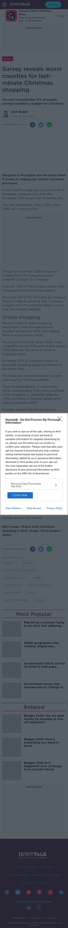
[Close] (60, 420)
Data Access (34, 508)
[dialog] (34, 464)
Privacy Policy (54, 508)
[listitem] (34, 484)
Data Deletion (13, 508)
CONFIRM (20, 495)
